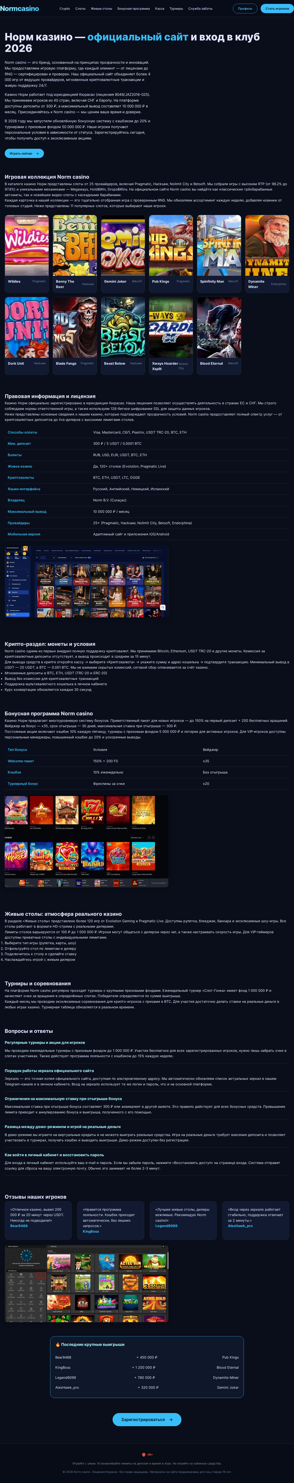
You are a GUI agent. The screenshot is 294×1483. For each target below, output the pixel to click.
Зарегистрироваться (147, 1419)
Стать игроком (277, 8)
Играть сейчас (24, 153)
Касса (159, 8)
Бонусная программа (134, 8)
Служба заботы (200, 8)
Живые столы (101, 8)
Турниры (176, 8)
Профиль (245, 8)
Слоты (80, 8)
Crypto (65, 8)
